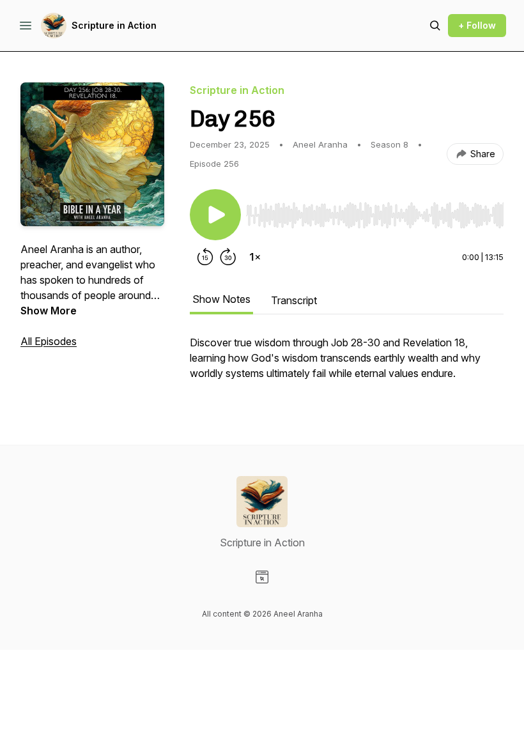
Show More (48, 310)
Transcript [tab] (294, 300)
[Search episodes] (435, 25)
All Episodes (48, 341)
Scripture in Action (114, 25)
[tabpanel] (347, 364)
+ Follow (477, 25)
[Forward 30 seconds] (228, 257)
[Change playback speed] (255, 257)
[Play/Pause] (215, 214)
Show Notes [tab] (221, 299)
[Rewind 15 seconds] (205, 257)
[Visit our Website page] (262, 577)
